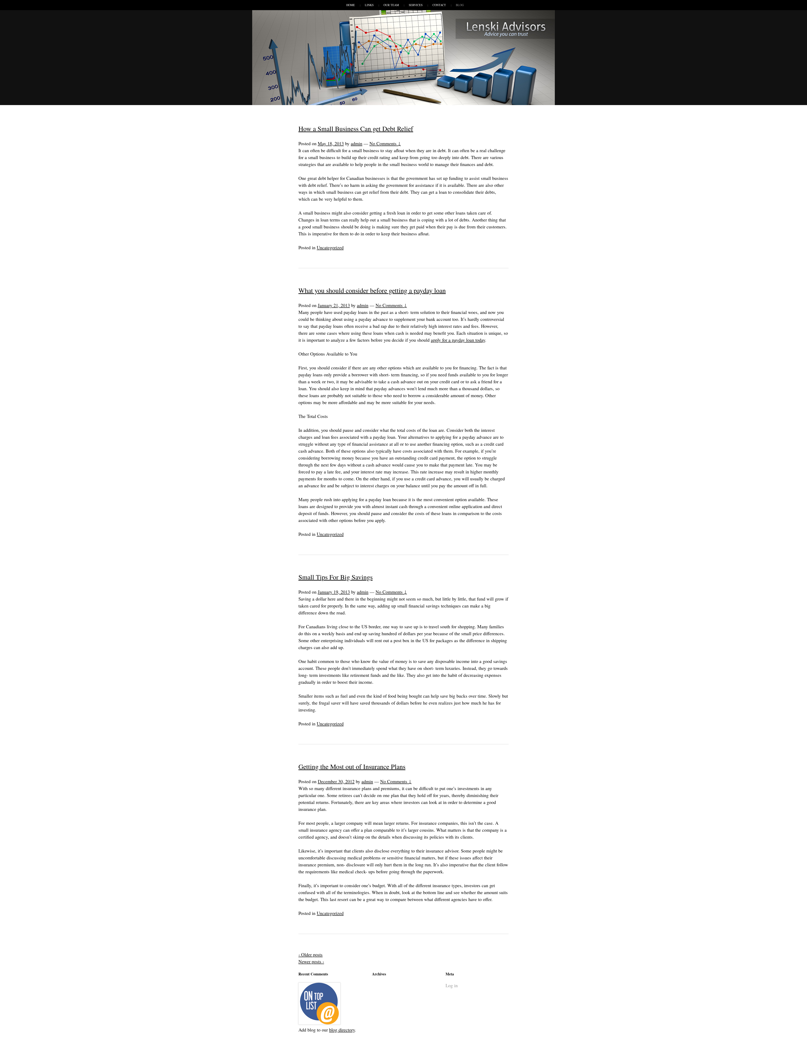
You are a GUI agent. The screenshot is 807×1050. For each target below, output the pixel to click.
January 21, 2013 (334, 305)
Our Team (391, 5)
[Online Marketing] (319, 1023)
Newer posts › (311, 961)
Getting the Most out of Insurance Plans (351, 766)
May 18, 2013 (331, 143)
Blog (460, 5)
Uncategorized (330, 247)
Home (350, 5)
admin (356, 143)
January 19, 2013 (334, 592)
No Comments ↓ (385, 143)
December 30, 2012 (336, 781)
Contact (439, 5)
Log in (452, 985)
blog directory (342, 1030)
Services (416, 5)
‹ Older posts (310, 954)
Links (369, 5)
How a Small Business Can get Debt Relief (355, 128)
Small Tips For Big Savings (335, 576)
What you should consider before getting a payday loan (372, 290)
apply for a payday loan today (458, 340)
